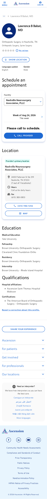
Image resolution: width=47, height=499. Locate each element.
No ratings (23, 50)
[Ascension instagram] (38, 439)
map (25, 213)
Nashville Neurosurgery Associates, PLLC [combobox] (18, 101)
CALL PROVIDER (25, 135)
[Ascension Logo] (23, 431)
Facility (7, 95)
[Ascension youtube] (28, 439)
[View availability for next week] (41, 116)
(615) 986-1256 (25, 206)
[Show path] (4, 16)
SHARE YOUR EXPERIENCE (23, 329)
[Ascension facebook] (8, 439)
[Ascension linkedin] (18, 439)
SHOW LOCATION (18, 59)
